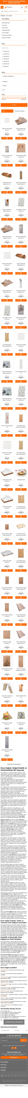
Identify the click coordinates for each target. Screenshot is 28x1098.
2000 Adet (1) (6, 58)
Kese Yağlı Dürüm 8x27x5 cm (21, 372)
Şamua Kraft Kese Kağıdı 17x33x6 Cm (7, 615)
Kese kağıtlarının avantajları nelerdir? (10, 1013)
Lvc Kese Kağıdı (5, 32)
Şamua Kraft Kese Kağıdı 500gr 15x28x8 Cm (21, 588)
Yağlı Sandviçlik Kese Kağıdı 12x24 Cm (7, 210)
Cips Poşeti (4, 25)
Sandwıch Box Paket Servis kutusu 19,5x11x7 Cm (21, 534)
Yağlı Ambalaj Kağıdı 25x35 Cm (7, 480)
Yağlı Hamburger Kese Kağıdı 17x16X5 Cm (7, 399)
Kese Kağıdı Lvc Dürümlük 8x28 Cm (7, 750)
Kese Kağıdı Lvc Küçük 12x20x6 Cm (21, 210)
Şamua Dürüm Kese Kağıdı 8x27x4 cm (7, 183)
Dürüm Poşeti (5, 27)
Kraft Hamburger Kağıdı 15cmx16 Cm (21, 156)
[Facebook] (12, 1048)
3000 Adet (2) (6, 63)
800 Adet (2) (6, 66)
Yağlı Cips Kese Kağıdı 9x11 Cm (7, 129)
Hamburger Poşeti (21, 479)
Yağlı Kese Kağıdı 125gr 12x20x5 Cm (7, 156)
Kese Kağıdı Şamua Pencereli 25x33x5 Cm (21, 507)
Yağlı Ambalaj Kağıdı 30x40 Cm (7, 507)
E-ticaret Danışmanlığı (10, 1080)
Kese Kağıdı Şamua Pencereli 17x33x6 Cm (21, 426)
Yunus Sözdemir (10, 1081)
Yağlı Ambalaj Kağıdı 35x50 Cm (7, 561)
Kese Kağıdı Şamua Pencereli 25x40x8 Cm (21, 561)
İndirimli (4, 85)
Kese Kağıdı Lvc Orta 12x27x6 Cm (7, 318)
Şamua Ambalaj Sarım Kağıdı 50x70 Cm (7, 291)
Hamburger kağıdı (5, 980)
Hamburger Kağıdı (6, 30)
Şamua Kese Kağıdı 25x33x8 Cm (7, 642)
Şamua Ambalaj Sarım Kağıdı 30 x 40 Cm (21, 129)
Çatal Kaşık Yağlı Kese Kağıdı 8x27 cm (21, 291)
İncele (4, 138)
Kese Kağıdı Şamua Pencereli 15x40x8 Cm (21, 453)
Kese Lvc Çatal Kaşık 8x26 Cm (7, 426)
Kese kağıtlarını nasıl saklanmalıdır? (10, 1017)
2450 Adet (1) (6, 56)
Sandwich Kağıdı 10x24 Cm (21, 696)
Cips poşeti (3, 973)
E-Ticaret (9, 1085)
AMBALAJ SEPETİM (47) (8, 76)
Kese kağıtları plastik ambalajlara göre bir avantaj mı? (14, 1016)
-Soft (6, 1085)
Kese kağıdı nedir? (6, 1011)
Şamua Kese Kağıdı (6, 37)
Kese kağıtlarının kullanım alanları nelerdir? (11, 1012)
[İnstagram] (15, 1048)
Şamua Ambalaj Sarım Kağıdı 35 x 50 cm (7, 237)
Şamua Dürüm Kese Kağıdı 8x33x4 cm (21, 264)
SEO (25, 1080)
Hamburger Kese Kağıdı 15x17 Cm (7, 723)
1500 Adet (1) (6, 61)
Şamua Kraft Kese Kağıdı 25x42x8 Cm (7, 669)
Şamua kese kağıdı (5, 991)
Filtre (4, 111)
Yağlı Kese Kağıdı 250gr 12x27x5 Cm (21, 237)
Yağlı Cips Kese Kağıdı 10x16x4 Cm (7, 453)
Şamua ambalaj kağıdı (6, 1005)
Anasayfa (3, 15)
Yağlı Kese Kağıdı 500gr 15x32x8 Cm (21, 318)
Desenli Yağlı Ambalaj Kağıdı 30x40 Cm (21, 615)
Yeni (4, 89)
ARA (25, 11)
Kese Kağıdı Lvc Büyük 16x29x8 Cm (21, 399)
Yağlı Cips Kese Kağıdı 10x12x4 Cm (7, 264)
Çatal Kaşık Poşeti (6, 22)
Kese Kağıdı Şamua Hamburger (21, 723)
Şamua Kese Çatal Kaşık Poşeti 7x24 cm (7, 696)
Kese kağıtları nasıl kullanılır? (8, 1015)
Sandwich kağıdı (4, 994)
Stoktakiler (5, 81)
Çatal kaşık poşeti (5, 970)
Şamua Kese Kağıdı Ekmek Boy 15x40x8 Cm (21, 669)
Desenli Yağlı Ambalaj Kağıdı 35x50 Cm (21, 642)
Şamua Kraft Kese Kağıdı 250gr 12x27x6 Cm (7, 588)
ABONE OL (23, 1040)
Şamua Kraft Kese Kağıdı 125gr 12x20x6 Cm (7, 534)
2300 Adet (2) (6, 53)
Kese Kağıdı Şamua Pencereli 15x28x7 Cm (7, 345)
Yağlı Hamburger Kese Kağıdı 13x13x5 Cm (7, 372)
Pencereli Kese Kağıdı (6, 35)
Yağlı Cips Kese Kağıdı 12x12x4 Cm (21, 345)
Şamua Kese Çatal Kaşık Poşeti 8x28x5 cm (21, 183)
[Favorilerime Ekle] (10, 138)
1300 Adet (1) (6, 51)
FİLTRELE (14, 105)
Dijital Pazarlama (19, 1080)
